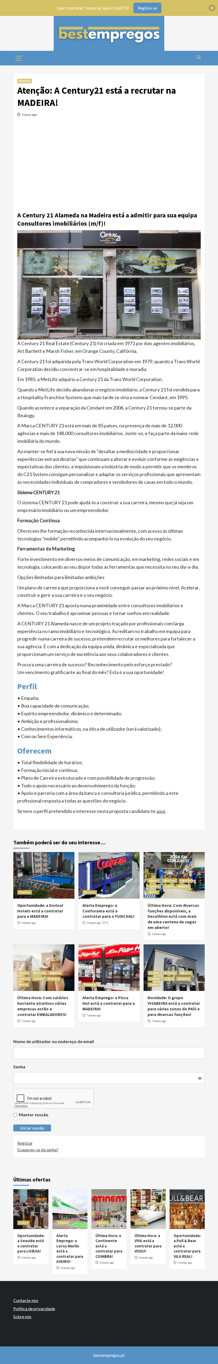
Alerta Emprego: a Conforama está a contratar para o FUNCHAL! (108, 911)
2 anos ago (29, 115)
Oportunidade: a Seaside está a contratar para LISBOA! (31, 1243)
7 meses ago (28, 1021)
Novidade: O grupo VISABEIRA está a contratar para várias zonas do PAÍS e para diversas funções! (174, 1006)
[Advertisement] (109, 162)
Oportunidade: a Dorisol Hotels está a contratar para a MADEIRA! (40, 911)
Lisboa (168, 886)
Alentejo (170, 880)
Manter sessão (33, 1114)
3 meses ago (28, 923)
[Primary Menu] (18, 57)
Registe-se (147, 8)
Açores (154, 880)
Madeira (24, 81)
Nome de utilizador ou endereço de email (53, 1041)
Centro (154, 886)
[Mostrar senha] (200, 1078)
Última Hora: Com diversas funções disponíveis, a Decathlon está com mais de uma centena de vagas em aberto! (173, 916)
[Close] (212, 8)
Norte (153, 892)
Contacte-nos (25, 1300)
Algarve (185, 880)
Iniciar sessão (32, 1127)
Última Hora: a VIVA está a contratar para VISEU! (148, 1243)
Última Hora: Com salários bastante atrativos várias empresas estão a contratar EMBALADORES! (42, 1006)
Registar (25, 1143)
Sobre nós (22, 1316)
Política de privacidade (34, 1308)
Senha (19, 1066)
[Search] (198, 57)
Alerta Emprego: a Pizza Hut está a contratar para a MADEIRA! (108, 1003)
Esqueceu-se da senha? (37, 1149)
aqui (160, 811)
